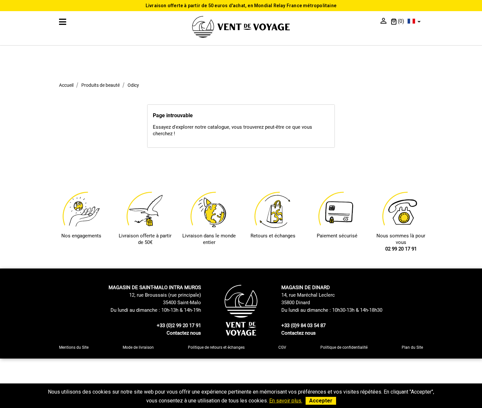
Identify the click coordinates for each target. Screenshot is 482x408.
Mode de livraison (138, 347)
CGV (282, 347)
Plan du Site (412, 347)
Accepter (320, 401)
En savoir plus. (285, 401)
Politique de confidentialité (344, 347)
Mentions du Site (74, 347)
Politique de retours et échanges (216, 347)
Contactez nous (184, 333)
